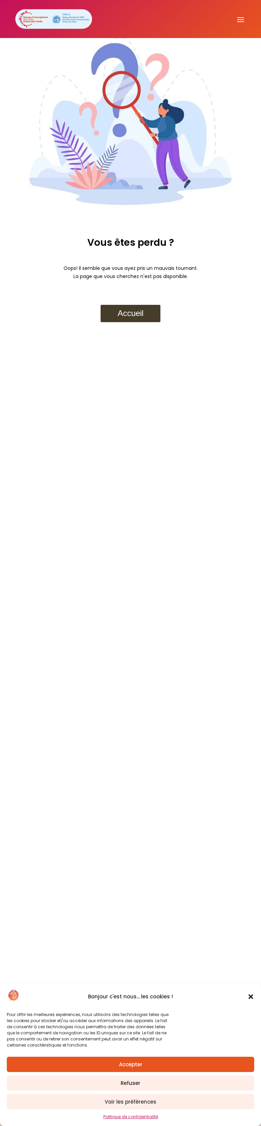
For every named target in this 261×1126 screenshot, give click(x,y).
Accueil (130, 313)
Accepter (130, 1064)
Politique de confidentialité (130, 1117)
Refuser (130, 1083)
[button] (250, 996)
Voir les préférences (130, 1101)
